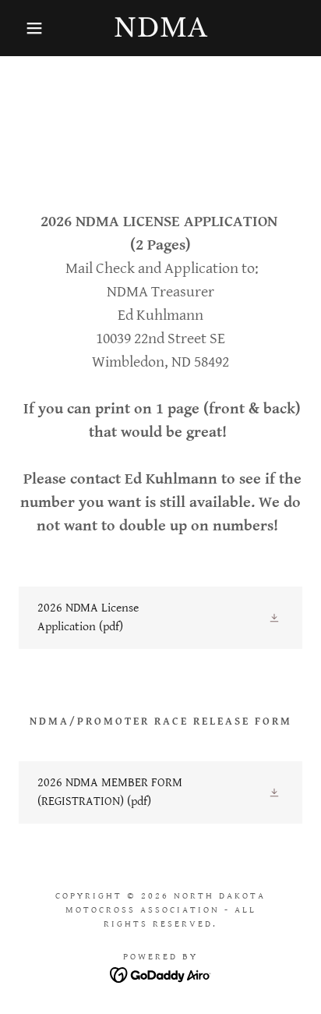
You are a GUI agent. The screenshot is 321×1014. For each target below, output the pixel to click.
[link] (160, 28)
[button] (24, 28)
